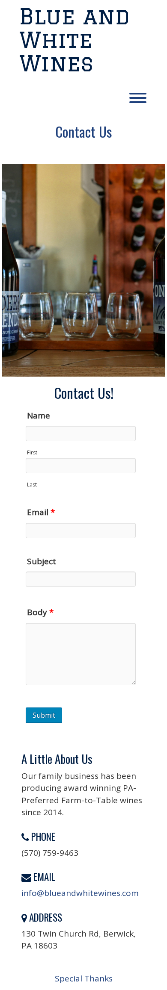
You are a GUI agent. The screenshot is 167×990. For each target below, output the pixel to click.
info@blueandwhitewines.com (80, 893)
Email (41, 512)
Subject (41, 561)
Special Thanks (84, 978)
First (32, 452)
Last (32, 484)
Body (40, 612)
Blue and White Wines (74, 39)
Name (38, 415)
